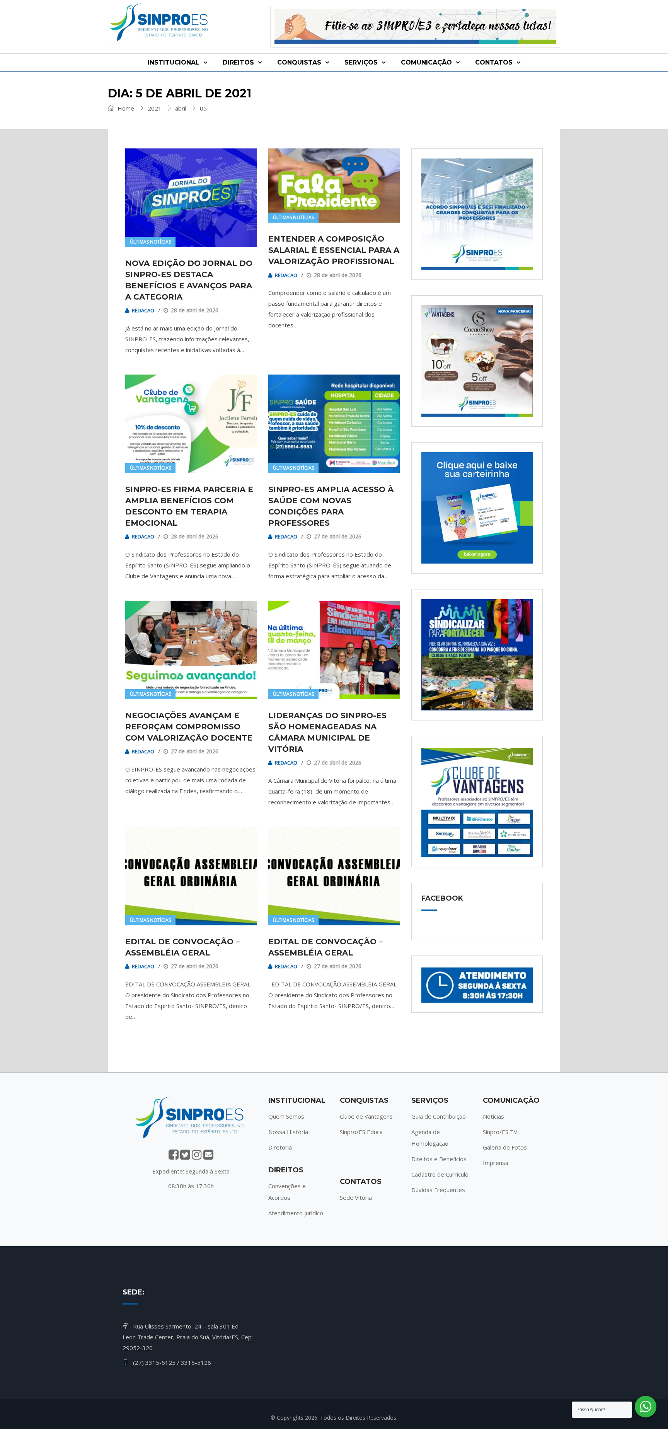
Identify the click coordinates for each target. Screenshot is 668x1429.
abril (180, 108)
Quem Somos (286, 1116)
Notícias (493, 1116)
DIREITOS (238, 62)
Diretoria (280, 1147)
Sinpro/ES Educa (361, 1132)
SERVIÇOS (361, 62)
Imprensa (495, 1163)
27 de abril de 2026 (337, 536)
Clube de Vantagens (366, 1116)
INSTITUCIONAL (173, 62)
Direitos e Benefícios (439, 1159)
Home (125, 108)
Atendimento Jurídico (295, 1213)
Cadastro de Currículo (440, 1174)
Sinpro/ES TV (500, 1132)
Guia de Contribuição (438, 1116)
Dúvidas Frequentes (438, 1190)
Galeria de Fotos (505, 1147)
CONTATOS (494, 62)
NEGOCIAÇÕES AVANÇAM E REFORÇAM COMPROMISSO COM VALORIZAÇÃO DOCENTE (188, 727)
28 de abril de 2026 (194, 310)
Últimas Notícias (150, 241)
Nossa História (288, 1132)
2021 (155, 108)
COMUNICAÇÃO (426, 62)
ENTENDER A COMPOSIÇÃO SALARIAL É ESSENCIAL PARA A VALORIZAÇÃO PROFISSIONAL (333, 250)
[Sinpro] (160, 23)
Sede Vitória (356, 1197)
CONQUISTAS (299, 62)
